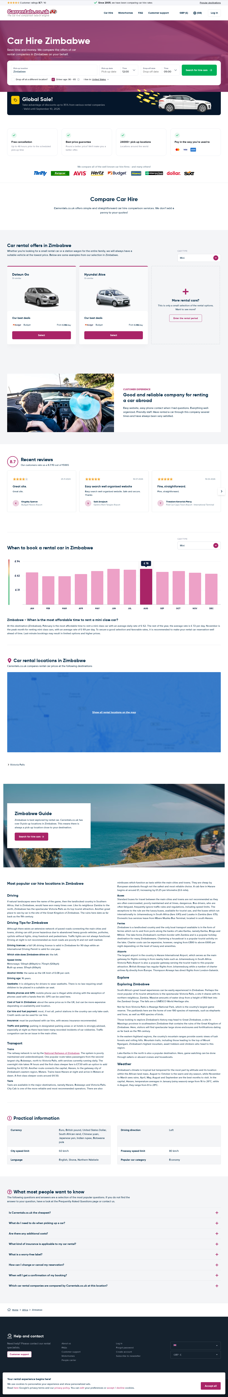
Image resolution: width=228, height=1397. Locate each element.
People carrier (69, 1360)
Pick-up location (20, 68)
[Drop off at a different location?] (13, 79)
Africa (25, 1309)
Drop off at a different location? (31, 79)
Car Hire (108, 13)
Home (15, 1309)
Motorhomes (125, 13)
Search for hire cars (30, 836)
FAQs (64, 1347)
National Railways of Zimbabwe (61, 1053)
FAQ (140, 13)
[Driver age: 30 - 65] (53, 79)
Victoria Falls (17, 764)
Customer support (158, 13)
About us (66, 1343)
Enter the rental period (185, 318)
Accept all (211, 1386)
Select (41, 335)
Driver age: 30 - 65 (66, 79)
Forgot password (125, 1347)
